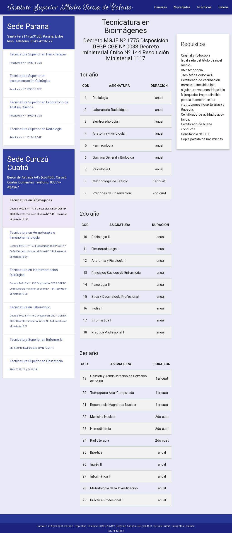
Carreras (160, 7)
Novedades (182, 7)
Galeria (223, 7)
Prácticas (204, 7)
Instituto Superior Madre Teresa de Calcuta (66, 7)
